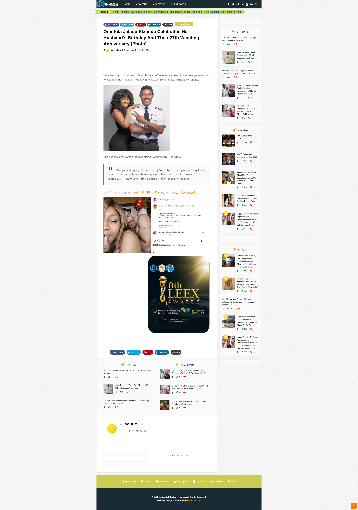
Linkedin (155, 25)
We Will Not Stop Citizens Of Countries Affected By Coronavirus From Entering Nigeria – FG (238, 302)
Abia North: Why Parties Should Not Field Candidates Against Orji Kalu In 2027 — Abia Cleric (247, 178)
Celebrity (180, 24)
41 (238, 308)
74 (253, 329)
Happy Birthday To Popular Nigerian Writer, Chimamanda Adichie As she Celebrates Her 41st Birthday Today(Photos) (248, 219)
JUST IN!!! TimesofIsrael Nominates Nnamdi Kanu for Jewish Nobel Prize (247, 198)
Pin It (141, 25)
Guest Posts (178, 4)
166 (253, 161)
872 (245, 142)
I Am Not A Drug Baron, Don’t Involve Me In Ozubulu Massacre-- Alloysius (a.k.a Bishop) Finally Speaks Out (246, 261)
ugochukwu (116, 50)
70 (253, 271)
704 (245, 187)
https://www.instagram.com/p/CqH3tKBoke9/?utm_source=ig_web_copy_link (149, 192)
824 (245, 161)
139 (253, 205)
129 (230, 308)
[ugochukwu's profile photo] (107, 50)
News (114, 11)
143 (253, 229)
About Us (141, 4)
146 (245, 329)
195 (253, 291)
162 (245, 271)
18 (253, 187)
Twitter (128, 25)
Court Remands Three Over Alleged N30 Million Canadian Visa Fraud (247, 55)
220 (253, 142)
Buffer (168, 25)
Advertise (159, 4)
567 (245, 205)
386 (245, 229)
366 (245, 291)
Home (127, 4)
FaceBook (112, 25)
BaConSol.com (193, 500)
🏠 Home (102, 11)
